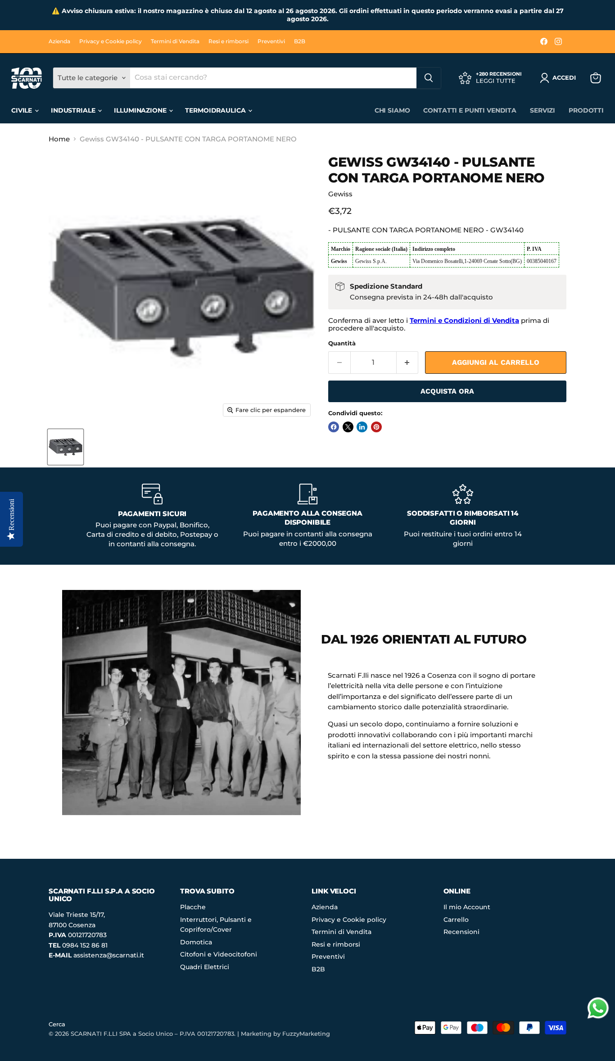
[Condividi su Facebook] (333, 427)
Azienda (59, 41)
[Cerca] (428, 78)
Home (59, 139)
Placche (193, 907)
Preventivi (271, 41)
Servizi (542, 110)
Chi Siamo (392, 110)
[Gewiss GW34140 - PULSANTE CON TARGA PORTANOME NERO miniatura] (65, 447)
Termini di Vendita (175, 41)
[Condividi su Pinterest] (376, 427)
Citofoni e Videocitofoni (218, 954)
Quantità (342, 343)
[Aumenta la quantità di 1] (408, 362)
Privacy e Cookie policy (110, 41)
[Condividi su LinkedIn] (362, 427)
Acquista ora (447, 391)
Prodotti (586, 110)
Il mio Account (466, 907)
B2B (299, 41)
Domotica (196, 942)
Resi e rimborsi (228, 41)
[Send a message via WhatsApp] (598, 1008)
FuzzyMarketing (306, 1033)
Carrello (456, 920)
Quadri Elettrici (204, 967)
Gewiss (340, 194)
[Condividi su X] (348, 427)
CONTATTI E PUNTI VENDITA (469, 110)
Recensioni (461, 932)
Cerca (57, 1024)
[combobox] (273, 78)
